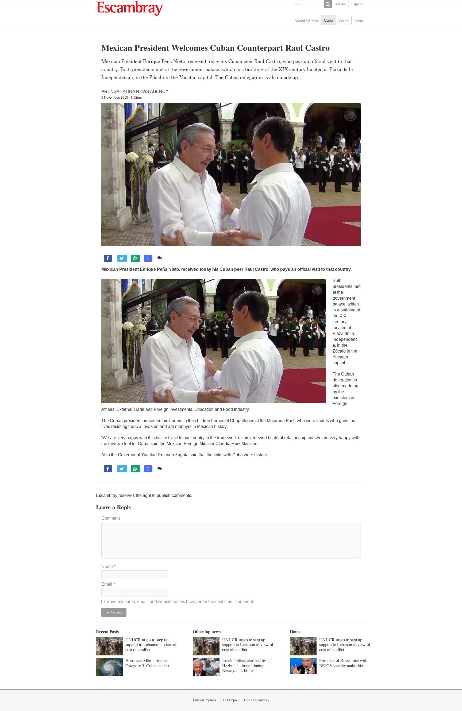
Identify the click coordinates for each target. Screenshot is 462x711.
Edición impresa (205, 700)
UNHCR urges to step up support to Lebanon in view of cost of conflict (150, 644)
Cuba (328, 20)
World (344, 21)
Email (108, 584)
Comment (110, 518)
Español (357, 4)
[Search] (328, 4)
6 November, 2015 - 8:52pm (121, 97)
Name (108, 566)
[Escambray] (129, 8)
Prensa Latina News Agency (134, 91)
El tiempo (230, 700)
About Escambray (256, 700)
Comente (173, 258)
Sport (358, 21)
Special (340, 4)
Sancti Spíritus (306, 21)
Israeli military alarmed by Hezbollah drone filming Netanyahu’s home (244, 665)
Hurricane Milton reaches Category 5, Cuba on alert (147, 663)
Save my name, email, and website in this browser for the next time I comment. (180, 601)
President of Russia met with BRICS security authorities (343, 663)
